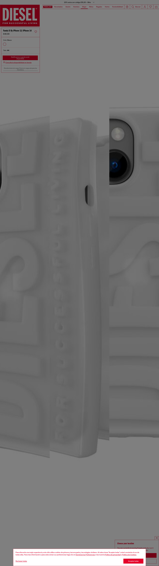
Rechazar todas (21, 561)
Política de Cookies (129, 555)
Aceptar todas (133, 561)
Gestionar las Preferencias (85, 555)
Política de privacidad (113, 555)
